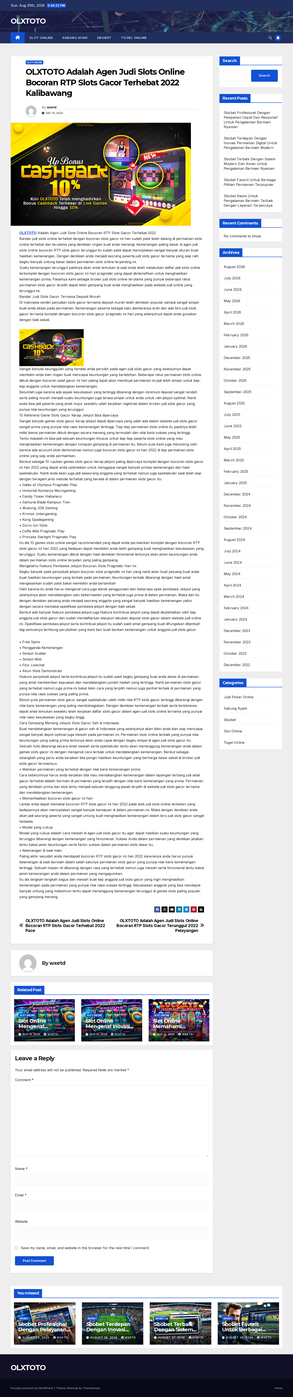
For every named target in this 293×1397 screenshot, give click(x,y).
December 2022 (237, 665)
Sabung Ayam (75, 38)
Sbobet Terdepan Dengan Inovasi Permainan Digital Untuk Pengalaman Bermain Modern (250, 143)
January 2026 (235, 346)
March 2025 (234, 460)
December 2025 (237, 358)
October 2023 (235, 654)
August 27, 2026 (172, 1337)
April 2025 (232, 449)
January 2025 (235, 483)
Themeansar (91, 1388)
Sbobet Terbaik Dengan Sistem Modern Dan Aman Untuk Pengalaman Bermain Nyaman (250, 164)
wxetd (51, 107)
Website (21, 1221)
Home (278, 1388)
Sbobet (104, 38)
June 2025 (233, 426)
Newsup (72, 1388)
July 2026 (232, 278)
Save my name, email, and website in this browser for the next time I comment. (85, 1248)
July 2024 (232, 551)
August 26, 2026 (240, 1337)
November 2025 (237, 369)
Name (21, 1169)
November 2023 (237, 642)
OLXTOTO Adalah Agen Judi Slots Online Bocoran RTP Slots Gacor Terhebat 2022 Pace (65, 925)
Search (230, 60)
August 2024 (234, 540)
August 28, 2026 (104, 1337)
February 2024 (236, 608)
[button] (270, 38)
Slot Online (41, 38)
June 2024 (233, 563)
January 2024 (235, 619)
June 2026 (233, 290)
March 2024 (234, 597)
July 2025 (232, 415)
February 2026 (236, 335)
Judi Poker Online (239, 697)
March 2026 (234, 324)
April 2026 (232, 312)
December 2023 (237, 631)
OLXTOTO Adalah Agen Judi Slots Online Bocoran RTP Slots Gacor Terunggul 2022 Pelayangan (157, 925)
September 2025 (237, 392)
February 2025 (236, 472)
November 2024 (237, 506)
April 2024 (232, 585)
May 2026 (232, 301)
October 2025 (235, 381)
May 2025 (232, 437)
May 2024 (232, 574)
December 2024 (237, 494)
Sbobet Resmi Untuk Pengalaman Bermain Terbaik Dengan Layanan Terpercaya (248, 201)
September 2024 (238, 528)
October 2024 (235, 517)
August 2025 (234, 403)
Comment (24, 1080)
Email (21, 1195)
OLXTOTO (28, 21)
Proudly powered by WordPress (32, 1388)
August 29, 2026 (36, 1337)
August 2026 (234, 267)
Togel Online (134, 38)
